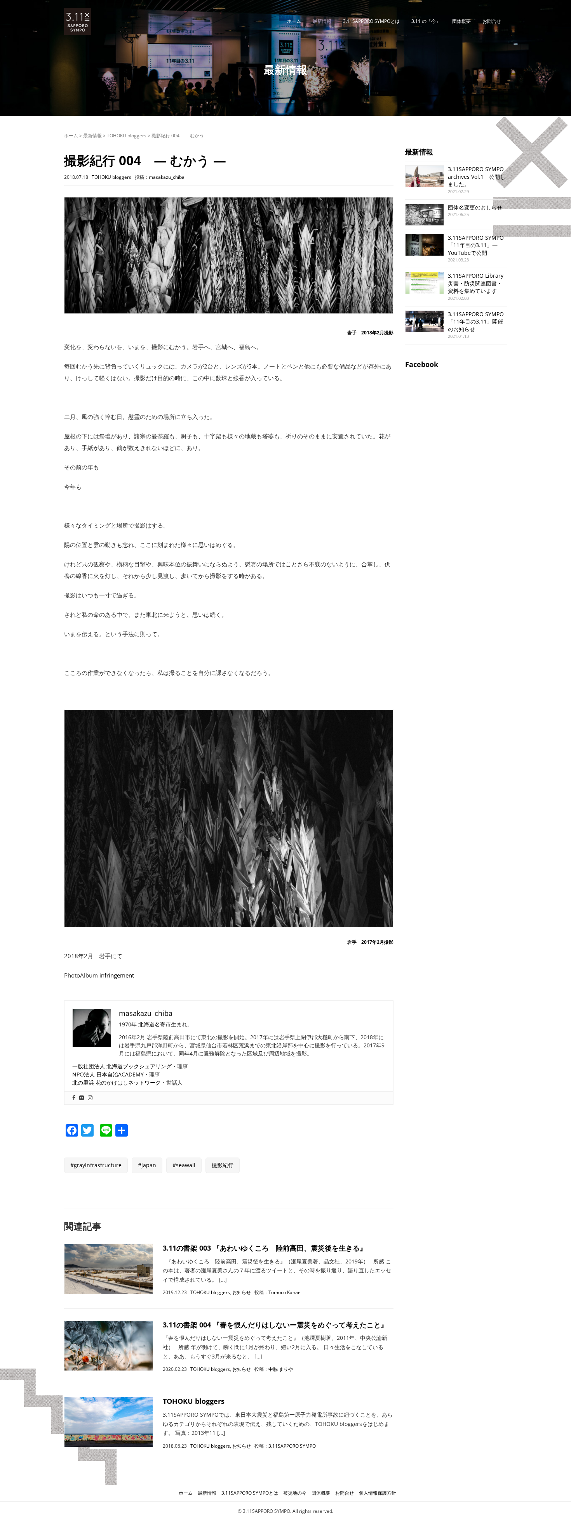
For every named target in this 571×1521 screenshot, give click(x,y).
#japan (147, 1165)
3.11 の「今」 (425, 21)
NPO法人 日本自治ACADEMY (108, 1074)
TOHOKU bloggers (126, 135)
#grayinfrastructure (96, 1165)
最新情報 (322, 21)
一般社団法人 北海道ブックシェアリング (122, 1066)
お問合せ (491, 21)
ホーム (294, 21)
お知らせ (241, 1292)
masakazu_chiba (167, 177)
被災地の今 (294, 1493)
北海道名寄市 (154, 1024)
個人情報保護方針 (377, 1493)
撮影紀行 (222, 1165)
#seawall (183, 1165)
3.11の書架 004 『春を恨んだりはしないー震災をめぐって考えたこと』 (275, 1324)
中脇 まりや (280, 1369)
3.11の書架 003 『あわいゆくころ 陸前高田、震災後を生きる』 (265, 1248)
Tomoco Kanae (284, 1292)
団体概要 (461, 21)
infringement (116, 975)
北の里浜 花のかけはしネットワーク (116, 1082)
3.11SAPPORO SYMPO (292, 1446)
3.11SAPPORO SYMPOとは (371, 21)
